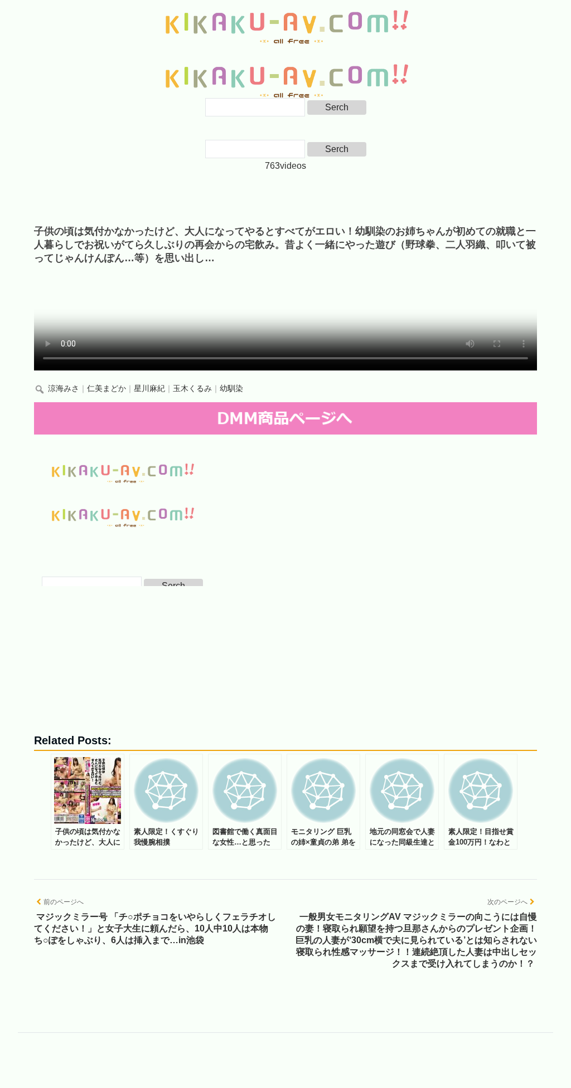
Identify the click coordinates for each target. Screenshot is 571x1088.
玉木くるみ (192, 388)
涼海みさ (63, 388)
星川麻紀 (149, 388)
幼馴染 (231, 388)
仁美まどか (106, 388)
